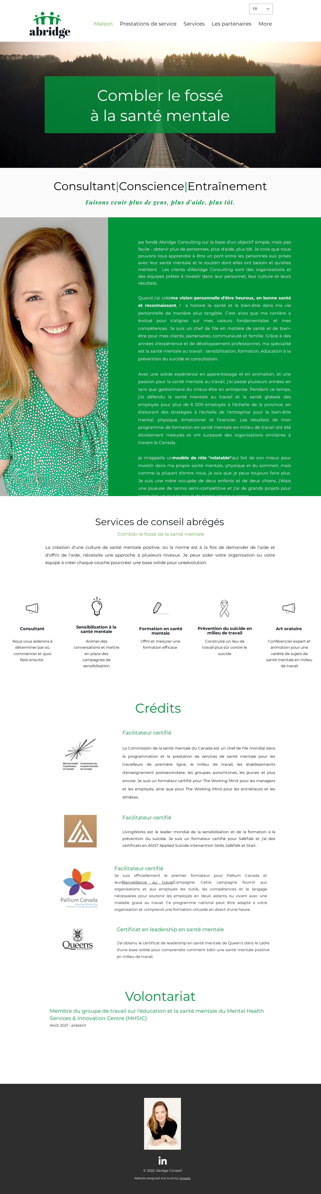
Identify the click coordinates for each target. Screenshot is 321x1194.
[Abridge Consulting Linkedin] (162, 1160)
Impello (185, 1178)
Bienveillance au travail (147, 882)
